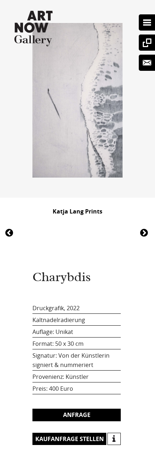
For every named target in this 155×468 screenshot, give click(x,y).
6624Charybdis (10, 232)
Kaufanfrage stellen (69, 439)
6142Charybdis (145, 232)
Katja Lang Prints (77, 211)
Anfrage (76, 415)
